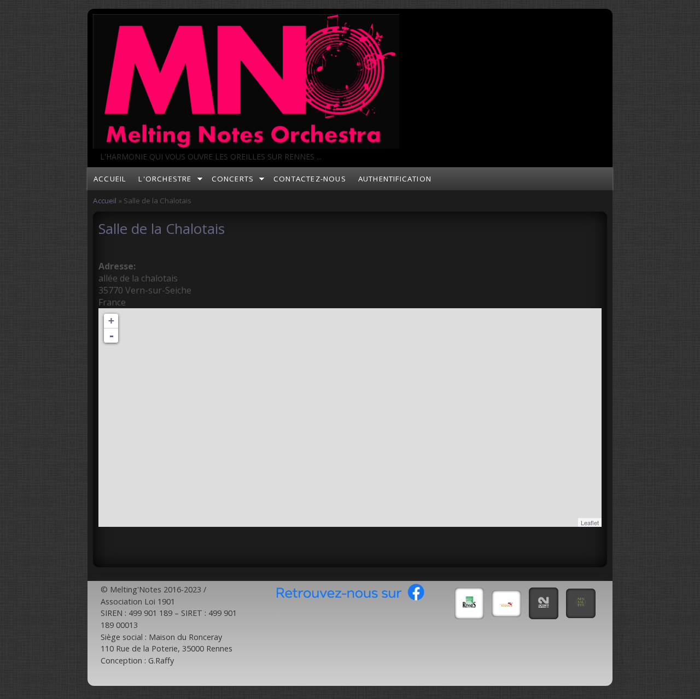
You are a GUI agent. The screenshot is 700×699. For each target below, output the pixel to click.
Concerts (233, 179)
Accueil (110, 179)
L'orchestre (164, 179)
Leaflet (590, 522)
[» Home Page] (246, 145)
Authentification (394, 179)
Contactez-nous (309, 179)
